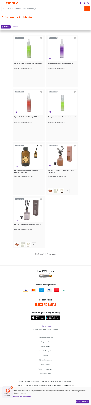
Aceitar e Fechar (82, 402)
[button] (16, 27)
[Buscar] (87, 8)
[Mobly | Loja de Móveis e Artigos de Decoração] (12, 3)
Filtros (7, 27)
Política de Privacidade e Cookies (19, 396)
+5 (67, 190)
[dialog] (45, 396)
